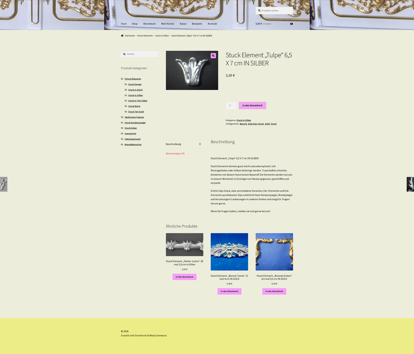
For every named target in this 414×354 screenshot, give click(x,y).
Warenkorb (149, 23)
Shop (135, 23)
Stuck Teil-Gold (136, 111)
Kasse (183, 23)
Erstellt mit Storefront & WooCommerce (144, 335)
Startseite (130, 35)
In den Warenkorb (252, 105)
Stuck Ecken (131, 128)
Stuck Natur (134, 106)
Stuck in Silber (162, 35)
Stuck (274, 123)
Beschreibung (173, 144)
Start (124, 23)
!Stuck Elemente (145, 35)
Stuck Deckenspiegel (135, 122)
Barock (243, 123)
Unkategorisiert (133, 139)
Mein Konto (167, 23)
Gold (267, 123)
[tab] (184, 144)
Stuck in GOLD (135, 89)
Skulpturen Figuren (134, 117)
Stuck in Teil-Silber (137, 100)
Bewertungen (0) (175, 153)
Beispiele (197, 23)
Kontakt (212, 23)
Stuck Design (135, 84)
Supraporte (130, 133)
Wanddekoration (133, 144)
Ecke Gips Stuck (256, 123)
